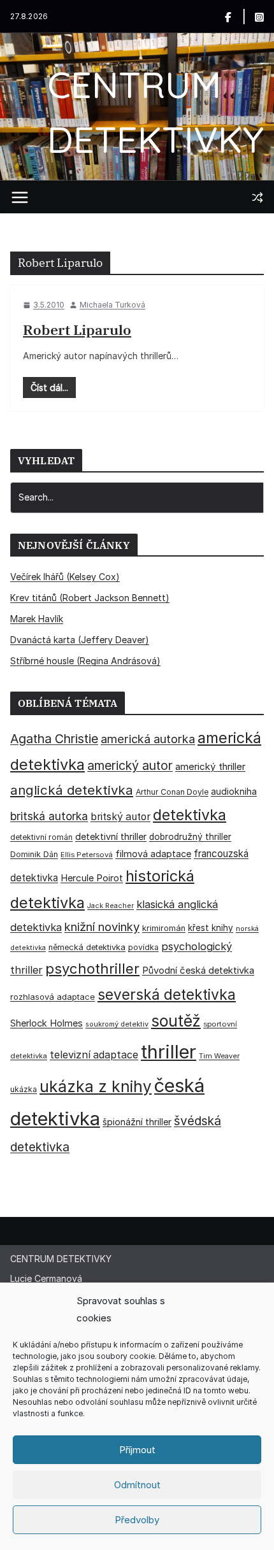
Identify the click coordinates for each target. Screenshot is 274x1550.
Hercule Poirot (92, 878)
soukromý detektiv (116, 1024)
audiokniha (234, 791)
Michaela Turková (112, 304)
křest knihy (210, 928)
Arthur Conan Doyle (172, 792)
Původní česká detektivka (198, 970)
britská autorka (49, 816)
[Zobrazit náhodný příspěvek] (257, 197)
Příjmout (137, 1450)
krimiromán (163, 928)
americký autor (130, 765)
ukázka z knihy (96, 1086)
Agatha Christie (54, 738)
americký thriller (210, 766)
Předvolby (137, 1520)
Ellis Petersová (87, 854)
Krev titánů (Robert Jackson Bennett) (89, 597)
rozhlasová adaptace (52, 997)
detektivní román (41, 837)
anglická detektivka (71, 790)
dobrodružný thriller (190, 837)
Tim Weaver (219, 1055)
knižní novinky (102, 927)
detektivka (189, 815)
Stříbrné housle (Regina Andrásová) (85, 660)
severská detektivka (166, 994)
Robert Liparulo (77, 329)
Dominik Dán (34, 854)
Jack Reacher (110, 906)
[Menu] (19, 197)
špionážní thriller (137, 1121)
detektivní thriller (111, 836)
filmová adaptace (153, 853)
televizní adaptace (94, 1055)
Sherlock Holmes (46, 1023)
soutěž (176, 1020)
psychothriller (92, 968)
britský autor (120, 817)
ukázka (23, 1089)
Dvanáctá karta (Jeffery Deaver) (79, 639)
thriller (168, 1052)
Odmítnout (137, 1485)
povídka (143, 947)
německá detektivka (87, 947)
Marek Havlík (36, 618)
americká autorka (148, 739)
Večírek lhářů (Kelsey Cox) (65, 576)
